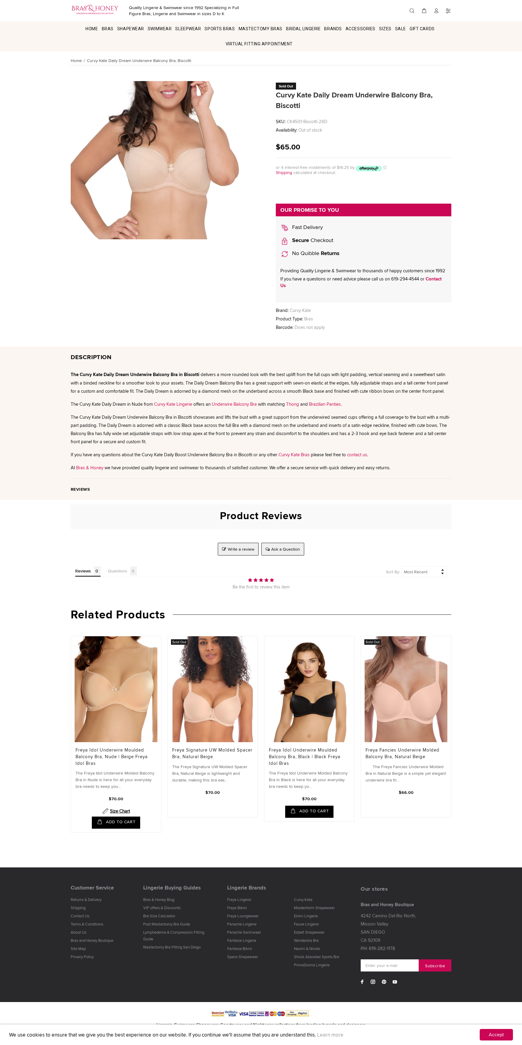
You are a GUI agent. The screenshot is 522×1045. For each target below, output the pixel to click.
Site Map (78, 948)
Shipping (284, 172)
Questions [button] (117, 571)
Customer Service (92, 888)
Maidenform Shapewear (314, 907)
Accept (496, 1034)
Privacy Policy (82, 956)
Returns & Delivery (86, 899)
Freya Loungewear (243, 916)
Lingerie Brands (246, 888)
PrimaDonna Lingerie (312, 965)
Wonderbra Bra (306, 940)
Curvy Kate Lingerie (173, 404)
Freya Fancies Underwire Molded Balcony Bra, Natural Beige (403, 753)
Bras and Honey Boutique (92, 940)
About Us (78, 932)
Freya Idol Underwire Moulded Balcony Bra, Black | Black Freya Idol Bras (304, 756)
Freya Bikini (237, 907)
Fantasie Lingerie (241, 940)
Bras (308, 319)
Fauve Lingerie (306, 924)
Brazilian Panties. (325, 404)
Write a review (241, 549)
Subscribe (435, 966)
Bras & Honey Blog (158, 899)
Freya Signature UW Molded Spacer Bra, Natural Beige (212, 753)
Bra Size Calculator (159, 916)
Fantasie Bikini (239, 948)
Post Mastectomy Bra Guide (166, 924)
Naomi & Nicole (307, 948)
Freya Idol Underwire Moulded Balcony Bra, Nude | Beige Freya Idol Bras (112, 756)
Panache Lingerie (241, 924)
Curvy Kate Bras (294, 454)
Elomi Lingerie (306, 916)
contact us (357, 454)
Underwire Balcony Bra (234, 404)
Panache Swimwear (244, 932)
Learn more (330, 1034)
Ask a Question (285, 549)
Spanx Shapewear (242, 956)
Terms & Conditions (87, 924)
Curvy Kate (300, 310)
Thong (292, 404)
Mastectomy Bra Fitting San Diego (172, 947)
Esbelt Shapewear (309, 932)
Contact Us (80, 916)
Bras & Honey (89, 467)
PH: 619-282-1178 (378, 948)
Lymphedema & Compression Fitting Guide (173, 935)
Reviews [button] (83, 571)
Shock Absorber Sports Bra (316, 956)
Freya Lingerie (239, 899)
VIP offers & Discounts (162, 907)
